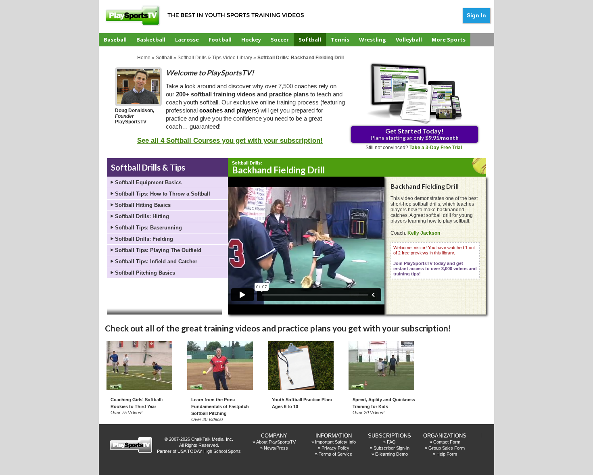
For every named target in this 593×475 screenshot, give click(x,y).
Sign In (476, 15)
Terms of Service (335, 454)
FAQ (391, 442)
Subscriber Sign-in (391, 448)
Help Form (446, 454)
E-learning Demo (391, 454)
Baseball (115, 39)
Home (143, 57)
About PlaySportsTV (276, 442)
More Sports (449, 39)
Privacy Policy (335, 448)
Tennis (340, 39)
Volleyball (409, 39)
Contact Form (446, 442)
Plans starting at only (415, 134)
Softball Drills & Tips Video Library (214, 57)
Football (220, 39)
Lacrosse (187, 39)
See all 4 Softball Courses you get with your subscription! (230, 140)
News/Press (276, 448)
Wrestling (372, 39)
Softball (310, 39)
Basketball (150, 39)
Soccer (280, 39)
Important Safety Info (335, 442)
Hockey (251, 39)
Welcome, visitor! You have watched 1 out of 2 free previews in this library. (435, 260)
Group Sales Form (446, 448)
